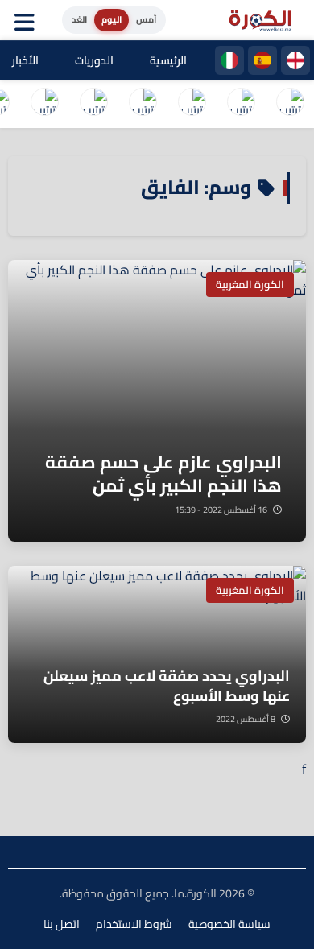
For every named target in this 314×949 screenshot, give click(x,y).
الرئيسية (168, 60)
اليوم (111, 19)
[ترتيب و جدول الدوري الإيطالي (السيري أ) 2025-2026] (191, 104)
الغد (79, 19)
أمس (146, 19)
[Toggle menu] (28, 20)
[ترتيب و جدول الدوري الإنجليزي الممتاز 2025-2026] (93, 104)
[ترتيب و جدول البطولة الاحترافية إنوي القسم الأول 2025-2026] (290, 104)
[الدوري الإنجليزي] (295, 60)
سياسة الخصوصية (229, 924)
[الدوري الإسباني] (262, 60)
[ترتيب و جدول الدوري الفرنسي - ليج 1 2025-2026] (142, 104)
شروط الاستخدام (134, 924)
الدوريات (94, 60)
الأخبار (25, 60)
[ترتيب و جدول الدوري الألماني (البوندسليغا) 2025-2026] (44, 104)
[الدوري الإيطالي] (229, 60)
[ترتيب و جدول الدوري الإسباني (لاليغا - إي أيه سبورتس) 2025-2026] (241, 104)
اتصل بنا (61, 924)
